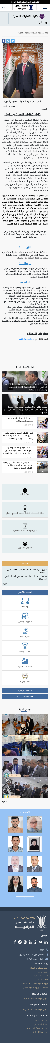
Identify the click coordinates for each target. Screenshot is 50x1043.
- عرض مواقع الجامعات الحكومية (35, 1009)
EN (3, 7)
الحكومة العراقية (41, 976)
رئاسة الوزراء (43, 972)
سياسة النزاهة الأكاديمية (37, 1028)
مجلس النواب (42, 980)
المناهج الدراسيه (25, 690)
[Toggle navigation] (5, 18)
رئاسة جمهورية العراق (39, 968)
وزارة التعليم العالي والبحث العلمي (34, 983)
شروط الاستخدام (41, 1024)
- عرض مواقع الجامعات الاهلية (36, 998)
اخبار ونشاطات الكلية (25, 696)
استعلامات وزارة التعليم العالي (35, 987)
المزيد (5, 584)
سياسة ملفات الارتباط (39, 1032)
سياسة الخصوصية (40, 1020)
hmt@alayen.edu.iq (26, 339)
